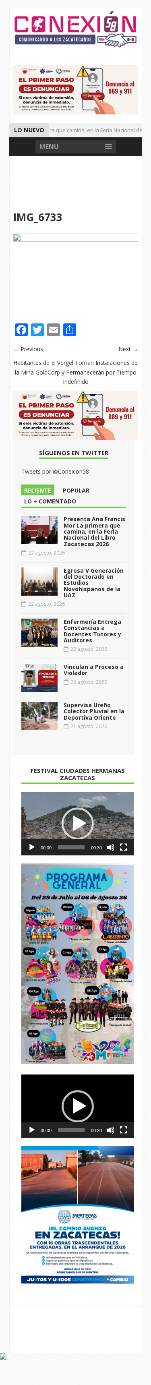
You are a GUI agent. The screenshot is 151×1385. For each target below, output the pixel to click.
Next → (128, 349)
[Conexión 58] (75, 29)
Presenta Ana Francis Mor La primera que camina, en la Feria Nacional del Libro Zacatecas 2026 (94, 531)
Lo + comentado (50, 501)
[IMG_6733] (75, 239)
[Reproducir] (32, 847)
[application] (77, 823)
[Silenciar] (111, 847)
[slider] (71, 847)
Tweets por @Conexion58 (55, 471)
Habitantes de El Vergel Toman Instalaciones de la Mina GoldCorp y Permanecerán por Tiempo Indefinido (75, 372)
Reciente (37, 490)
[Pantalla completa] (124, 847)
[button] (78, 823)
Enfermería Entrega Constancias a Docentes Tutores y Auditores (92, 631)
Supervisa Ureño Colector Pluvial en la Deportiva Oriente (94, 711)
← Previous (28, 349)
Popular (76, 490)
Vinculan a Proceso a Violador (94, 670)
